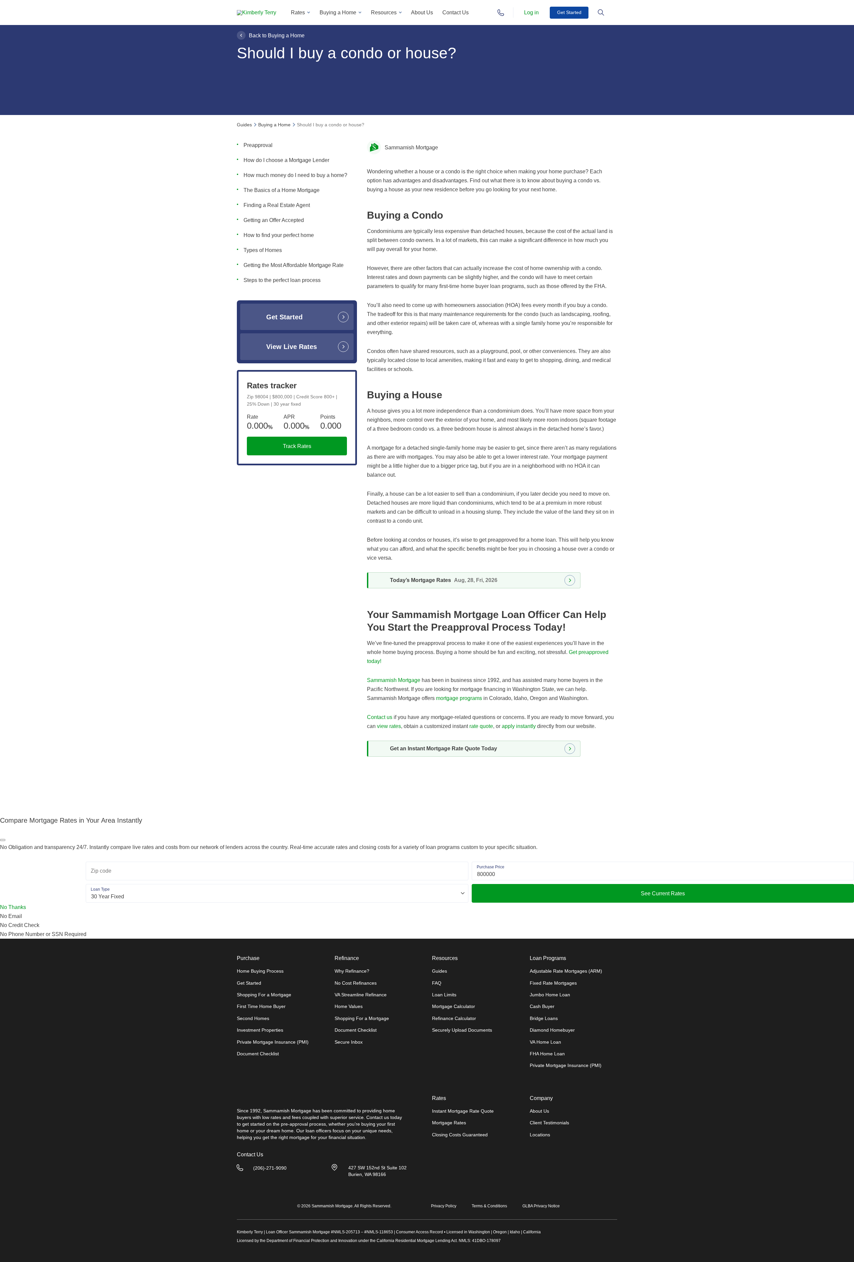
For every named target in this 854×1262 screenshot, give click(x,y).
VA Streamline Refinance (361, 994)
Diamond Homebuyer (552, 1030)
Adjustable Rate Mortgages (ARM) (566, 971)
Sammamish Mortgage (393, 680)
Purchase (248, 958)
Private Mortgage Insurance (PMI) (273, 1042)
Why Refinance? (352, 971)
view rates (389, 726)
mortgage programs (459, 698)
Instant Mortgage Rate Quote (463, 1111)
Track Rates (297, 446)
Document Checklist (258, 1053)
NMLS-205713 (346, 1232)
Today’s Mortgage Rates (443, 580)
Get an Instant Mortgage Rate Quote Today (443, 748)
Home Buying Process (260, 971)
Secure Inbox (349, 1042)
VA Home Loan (545, 1042)
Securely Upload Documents (462, 1030)
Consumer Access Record (419, 1232)
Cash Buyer (542, 1006)
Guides (439, 971)
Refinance (347, 958)
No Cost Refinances (356, 983)
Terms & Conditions (489, 1206)
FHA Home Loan (547, 1053)
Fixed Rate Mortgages (553, 983)
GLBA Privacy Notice (541, 1206)
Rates (298, 12)
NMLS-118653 (380, 1232)
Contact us (379, 717)
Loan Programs (548, 958)
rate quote (481, 726)
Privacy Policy (443, 1206)
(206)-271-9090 (270, 1168)
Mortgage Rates (449, 1122)
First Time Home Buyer (261, 1006)
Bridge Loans (544, 1018)
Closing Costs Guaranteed (460, 1134)
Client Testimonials (549, 1122)
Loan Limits (444, 994)
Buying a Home (338, 12)
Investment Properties (260, 1030)
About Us (422, 12)
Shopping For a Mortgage (264, 994)
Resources (384, 12)
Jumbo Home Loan (550, 994)
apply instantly (519, 726)
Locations (540, 1134)
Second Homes (253, 1018)
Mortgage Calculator (453, 1006)
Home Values (349, 1006)
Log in (531, 12)
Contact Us (455, 12)
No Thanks (13, 907)
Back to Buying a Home (277, 35)
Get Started (569, 12)
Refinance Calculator (454, 1018)
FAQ (436, 983)
